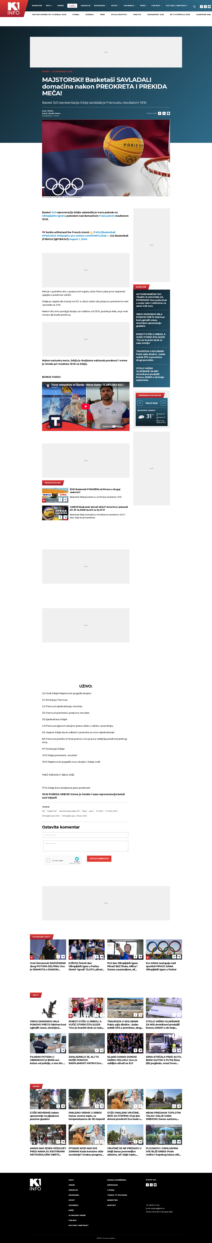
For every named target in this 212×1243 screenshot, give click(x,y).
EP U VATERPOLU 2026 (180, 14)
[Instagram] (205, 6)
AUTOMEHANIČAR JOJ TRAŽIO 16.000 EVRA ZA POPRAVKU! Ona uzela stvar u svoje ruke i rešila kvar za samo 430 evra (151, 300)
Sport (114, 6)
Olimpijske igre (203, 14)
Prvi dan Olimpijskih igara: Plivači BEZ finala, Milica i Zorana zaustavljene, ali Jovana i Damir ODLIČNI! (122, 966)
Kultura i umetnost (176, 6)
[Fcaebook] (159, 113)
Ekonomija (99, 6)
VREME (60, 6)
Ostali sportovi (119, 14)
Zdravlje (85, 6)
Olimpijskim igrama (54, 215)
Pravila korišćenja (116, 1180)
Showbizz (129, 6)
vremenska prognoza (149, 395)
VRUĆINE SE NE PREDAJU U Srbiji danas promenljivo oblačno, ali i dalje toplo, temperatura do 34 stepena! (124, 1151)
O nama (110, 1190)
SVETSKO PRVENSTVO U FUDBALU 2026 (49, 14)
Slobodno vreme (77, 1215)
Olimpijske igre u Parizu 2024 (74, 816)
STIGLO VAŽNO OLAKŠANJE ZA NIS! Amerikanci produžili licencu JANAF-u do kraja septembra (150, 374)
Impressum (112, 1185)
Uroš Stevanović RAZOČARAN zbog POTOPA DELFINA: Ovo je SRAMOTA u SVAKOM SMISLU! (48, 966)
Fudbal (75, 14)
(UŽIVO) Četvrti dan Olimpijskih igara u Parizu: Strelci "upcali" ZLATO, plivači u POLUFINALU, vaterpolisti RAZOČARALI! (86, 966)
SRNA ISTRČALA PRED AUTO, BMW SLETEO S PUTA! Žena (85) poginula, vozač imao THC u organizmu (163, 1060)
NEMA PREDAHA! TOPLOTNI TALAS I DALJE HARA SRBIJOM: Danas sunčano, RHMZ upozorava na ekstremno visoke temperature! (163, 1116)
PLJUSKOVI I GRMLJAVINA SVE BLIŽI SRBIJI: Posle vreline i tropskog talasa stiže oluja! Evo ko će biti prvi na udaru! (163, 1151)
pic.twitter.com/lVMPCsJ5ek (89, 235)
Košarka (90, 14)
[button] (140, 403)
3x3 (54, 212)
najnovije (37, 6)
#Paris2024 (49, 235)
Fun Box (156, 6)
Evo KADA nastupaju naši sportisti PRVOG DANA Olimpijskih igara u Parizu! (161, 966)
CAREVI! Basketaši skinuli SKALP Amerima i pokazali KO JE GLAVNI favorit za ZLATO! (99, 508)
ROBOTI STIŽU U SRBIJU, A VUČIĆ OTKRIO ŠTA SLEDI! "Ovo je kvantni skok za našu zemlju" (151, 338)
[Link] (164, 113)
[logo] (48, 1205)
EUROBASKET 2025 (155, 14)
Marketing (112, 1200)
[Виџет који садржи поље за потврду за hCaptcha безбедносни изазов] (63, 860)
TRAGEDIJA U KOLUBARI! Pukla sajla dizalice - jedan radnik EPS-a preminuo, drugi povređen (150, 355)
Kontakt (111, 1205)
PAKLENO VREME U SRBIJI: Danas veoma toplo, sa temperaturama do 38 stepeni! (87, 1116)
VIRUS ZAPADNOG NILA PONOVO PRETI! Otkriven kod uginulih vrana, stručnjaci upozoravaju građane (150, 320)
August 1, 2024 (78, 239)
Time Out (137, 14)
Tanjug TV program (117, 1195)
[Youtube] (209, 6)
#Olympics (63, 235)
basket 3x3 (52, 811)
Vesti (48, 6)
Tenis (102, 14)
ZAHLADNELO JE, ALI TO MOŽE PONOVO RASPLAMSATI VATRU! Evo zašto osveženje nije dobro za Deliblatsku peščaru (86, 1060)
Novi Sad (151, 403)
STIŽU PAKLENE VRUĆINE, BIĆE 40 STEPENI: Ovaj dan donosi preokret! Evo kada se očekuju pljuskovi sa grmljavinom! (124, 1116)
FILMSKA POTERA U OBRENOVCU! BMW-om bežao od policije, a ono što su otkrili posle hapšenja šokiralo (48, 1060)
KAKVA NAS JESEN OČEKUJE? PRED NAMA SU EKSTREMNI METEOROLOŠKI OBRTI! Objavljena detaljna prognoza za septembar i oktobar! (48, 1151)
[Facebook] (201, 6)
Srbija (84, 811)
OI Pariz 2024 (111, 811)
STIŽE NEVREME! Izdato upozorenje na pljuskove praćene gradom (44, 1116)
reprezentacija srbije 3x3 (69, 811)
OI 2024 (99, 811)
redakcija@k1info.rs (158, 1208)
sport (91, 811)
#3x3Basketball (105, 232)
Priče (143, 6)
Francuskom (106, 215)
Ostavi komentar (99, 859)
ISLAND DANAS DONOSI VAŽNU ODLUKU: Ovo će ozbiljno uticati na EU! (122, 1060)
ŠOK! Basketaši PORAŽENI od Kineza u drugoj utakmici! (95, 491)
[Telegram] (168, 113)
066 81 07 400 (154, 1205)
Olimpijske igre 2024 (51, 816)
